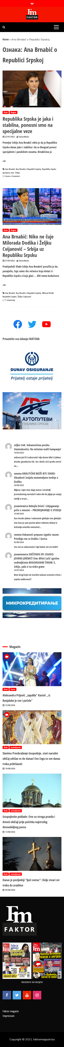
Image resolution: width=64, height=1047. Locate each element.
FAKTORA (34, 339)
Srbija (17, 172)
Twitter (17, 995)
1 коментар (10, 300)
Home (6, 39)
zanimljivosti (16, 747)
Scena (13, 689)
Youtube (27, 995)
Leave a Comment (12, 176)
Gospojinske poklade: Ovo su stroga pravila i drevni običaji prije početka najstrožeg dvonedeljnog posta (29, 822)
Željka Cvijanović (24, 296)
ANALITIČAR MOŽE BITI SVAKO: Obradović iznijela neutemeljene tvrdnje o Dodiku (36, 478)
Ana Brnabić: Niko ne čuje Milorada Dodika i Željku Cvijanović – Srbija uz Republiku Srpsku (28, 245)
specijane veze (8, 172)
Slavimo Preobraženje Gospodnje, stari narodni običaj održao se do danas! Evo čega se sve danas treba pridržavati (31, 758)
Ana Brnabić (10, 169)
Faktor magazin (11, 1011)
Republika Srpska (49, 169)
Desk (6, 112)
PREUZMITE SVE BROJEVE (32, 982)
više (4, 161)
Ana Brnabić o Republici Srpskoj (28, 169)
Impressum (8, 1016)
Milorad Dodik (48, 293)
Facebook (7, 995)
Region (13, 112)
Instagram (37, 995)
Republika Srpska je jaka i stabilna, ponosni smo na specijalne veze (28, 125)
